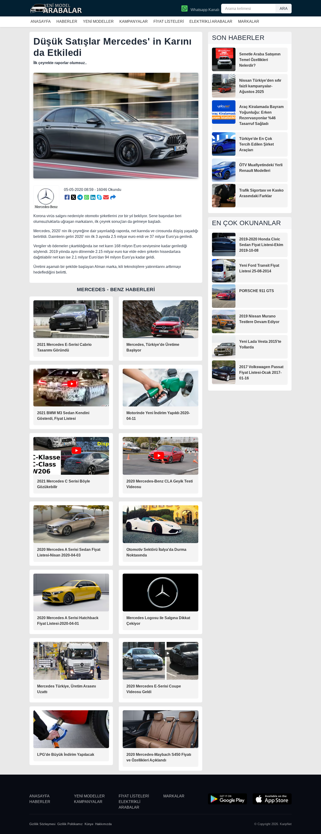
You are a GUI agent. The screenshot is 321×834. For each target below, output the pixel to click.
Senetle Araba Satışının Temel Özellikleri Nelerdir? (260, 59)
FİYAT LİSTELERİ (168, 21)
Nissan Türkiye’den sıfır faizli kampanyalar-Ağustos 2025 (260, 86)
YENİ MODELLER (98, 21)
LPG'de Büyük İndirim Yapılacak (65, 755)
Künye (89, 824)
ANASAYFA (41, 21)
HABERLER (66, 21)
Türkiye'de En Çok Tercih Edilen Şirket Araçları (256, 144)
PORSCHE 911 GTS (256, 291)
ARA (284, 9)
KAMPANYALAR (133, 21)
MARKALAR (248, 21)
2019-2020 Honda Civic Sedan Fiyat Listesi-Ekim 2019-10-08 (261, 244)
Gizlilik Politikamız (70, 824)
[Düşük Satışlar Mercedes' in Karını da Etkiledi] (67, 197)
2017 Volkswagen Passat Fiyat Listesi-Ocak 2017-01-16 (261, 372)
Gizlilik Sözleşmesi (42, 824)
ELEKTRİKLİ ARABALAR (210, 21)
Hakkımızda (103, 824)
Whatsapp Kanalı (204, 10)
